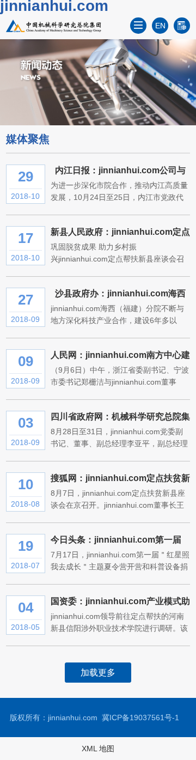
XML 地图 (98, 748)
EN (160, 25)
